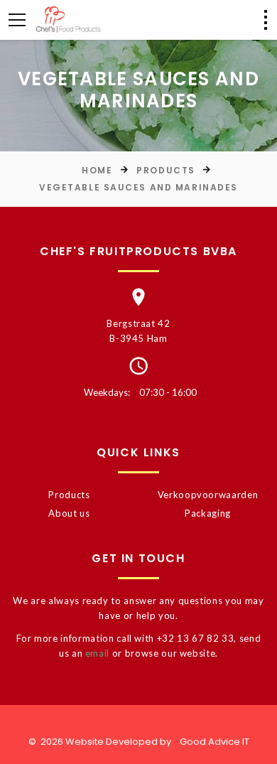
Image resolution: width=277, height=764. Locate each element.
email (97, 653)
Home (97, 170)
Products (165, 170)
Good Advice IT (214, 741)
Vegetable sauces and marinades (138, 187)
